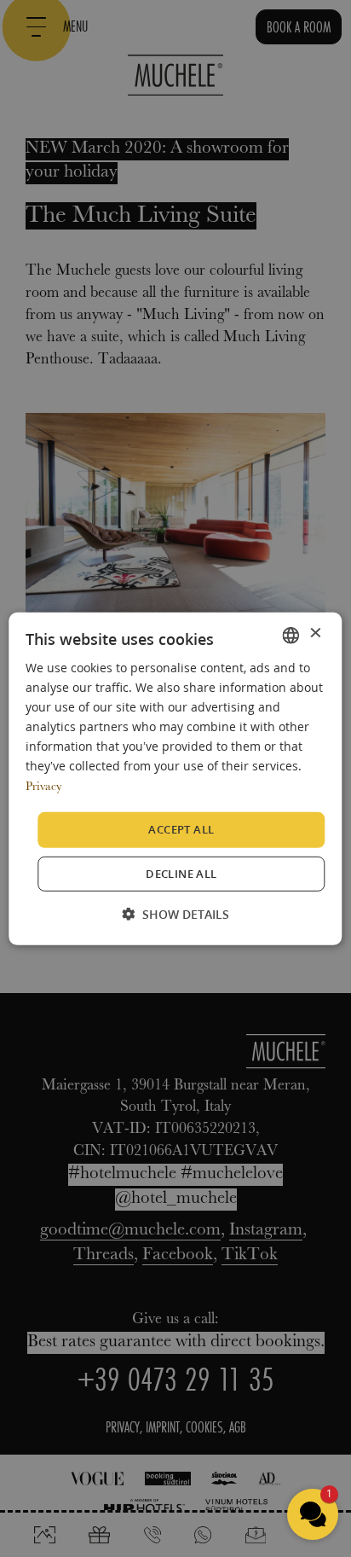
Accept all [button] (181, 829)
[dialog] (175, 778)
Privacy (43, 787)
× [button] (314, 634)
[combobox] (291, 634)
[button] (175, 914)
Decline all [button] (181, 873)
